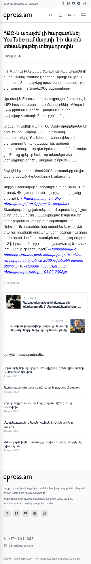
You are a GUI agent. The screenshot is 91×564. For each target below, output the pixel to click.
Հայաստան (12, 283)
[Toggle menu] (83, 15)
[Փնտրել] (50, 15)
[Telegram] (78, 3)
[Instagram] (84, 3)
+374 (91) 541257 (21, 538)
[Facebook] (68, 3)
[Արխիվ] (60, 15)
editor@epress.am (21, 545)
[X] (62, 3)
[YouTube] (73, 3)
